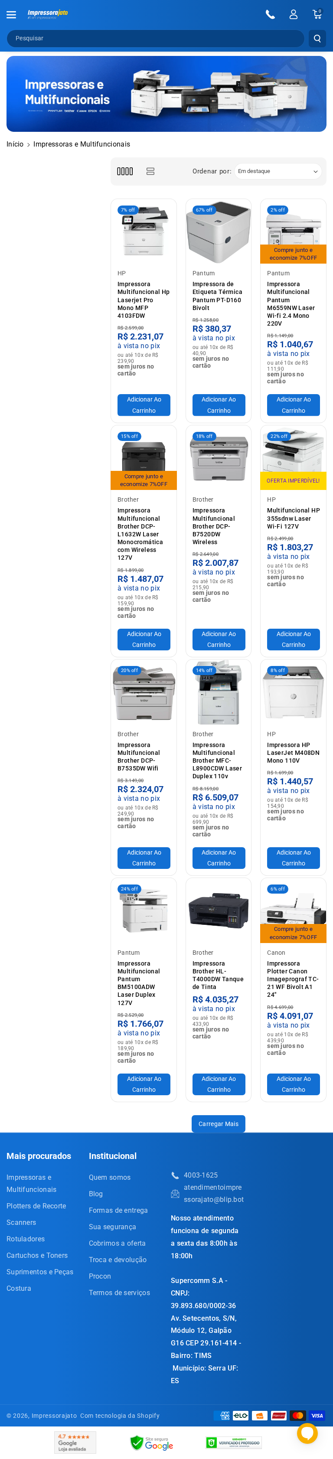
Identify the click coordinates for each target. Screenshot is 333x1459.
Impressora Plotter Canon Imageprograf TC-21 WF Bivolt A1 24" (293, 979)
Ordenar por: (212, 171)
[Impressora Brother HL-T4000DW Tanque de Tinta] (218, 910)
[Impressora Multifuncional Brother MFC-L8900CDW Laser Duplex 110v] (218, 692)
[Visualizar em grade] (124, 171)
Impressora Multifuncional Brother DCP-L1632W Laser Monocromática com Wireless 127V (140, 534)
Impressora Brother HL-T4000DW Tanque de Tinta (218, 975)
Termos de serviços (119, 1293)
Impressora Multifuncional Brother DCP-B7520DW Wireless (214, 526)
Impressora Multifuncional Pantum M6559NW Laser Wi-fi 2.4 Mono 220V (291, 304)
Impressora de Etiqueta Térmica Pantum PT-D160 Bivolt (217, 296)
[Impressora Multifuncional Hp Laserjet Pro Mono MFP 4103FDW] (143, 231)
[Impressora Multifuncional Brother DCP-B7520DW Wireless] (218, 458)
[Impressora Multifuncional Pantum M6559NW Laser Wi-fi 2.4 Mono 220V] (293, 231)
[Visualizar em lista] (150, 171)
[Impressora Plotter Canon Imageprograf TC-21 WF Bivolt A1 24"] (293, 910)
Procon (100, 1276)
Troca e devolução (118, 1260)
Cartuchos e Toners (37, 1255)
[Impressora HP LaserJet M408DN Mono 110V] (293, 692)
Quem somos (110, 1177)
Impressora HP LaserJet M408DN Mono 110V (293, 752)
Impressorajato (54, 1415)
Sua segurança (113, 1227)
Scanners (21, 1222)
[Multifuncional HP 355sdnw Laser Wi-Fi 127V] (293, 458)
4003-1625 (201, 1175)
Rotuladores (26, 1239)
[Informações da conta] (293, 14)
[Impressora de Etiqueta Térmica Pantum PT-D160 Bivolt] (218, 231)
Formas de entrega (118, 1210)
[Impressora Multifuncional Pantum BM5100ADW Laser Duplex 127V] (143, 910)
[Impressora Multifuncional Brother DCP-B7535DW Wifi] (143, 692)
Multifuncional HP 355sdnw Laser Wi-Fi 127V (293, 518)
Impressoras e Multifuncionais (32, 1183)
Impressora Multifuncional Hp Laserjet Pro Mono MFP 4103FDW (144, 300)
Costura (19, 1288)
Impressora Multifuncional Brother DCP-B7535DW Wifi (139, 756)
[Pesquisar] (317, 38)
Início (15, 144)
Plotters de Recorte (36, 1206)
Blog (96, 1194)
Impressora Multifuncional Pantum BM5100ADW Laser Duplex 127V (139, 983)
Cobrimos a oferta (117, 1243)
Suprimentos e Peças (40, 1272)
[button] (16, 15)
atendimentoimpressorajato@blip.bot (214, 1193)
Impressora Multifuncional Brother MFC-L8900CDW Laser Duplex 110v (217, 760)
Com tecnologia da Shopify (120, 1415)
